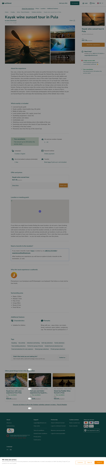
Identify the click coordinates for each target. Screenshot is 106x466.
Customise (80, 462)
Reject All (89, 462)
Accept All (99, 462)
